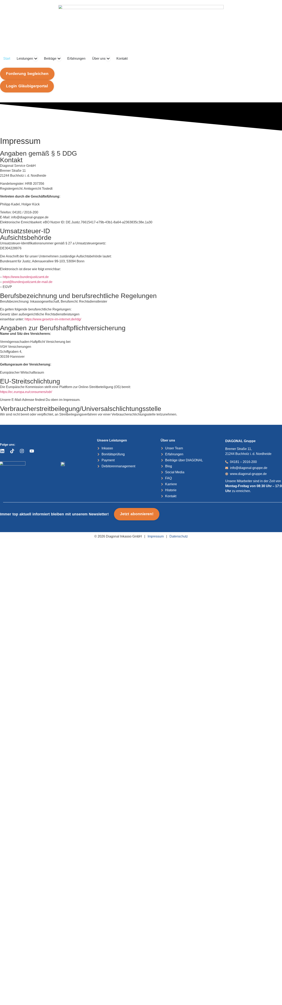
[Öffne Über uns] (108, 58)
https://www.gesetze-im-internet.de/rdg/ (52, 319)
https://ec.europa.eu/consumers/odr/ (26, 392)
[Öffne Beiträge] (59, 58)
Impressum (156, 536)
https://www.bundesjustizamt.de (26, 277)
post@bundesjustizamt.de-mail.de (27, 282)
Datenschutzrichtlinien (55, 983)
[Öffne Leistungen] (35, 58)
